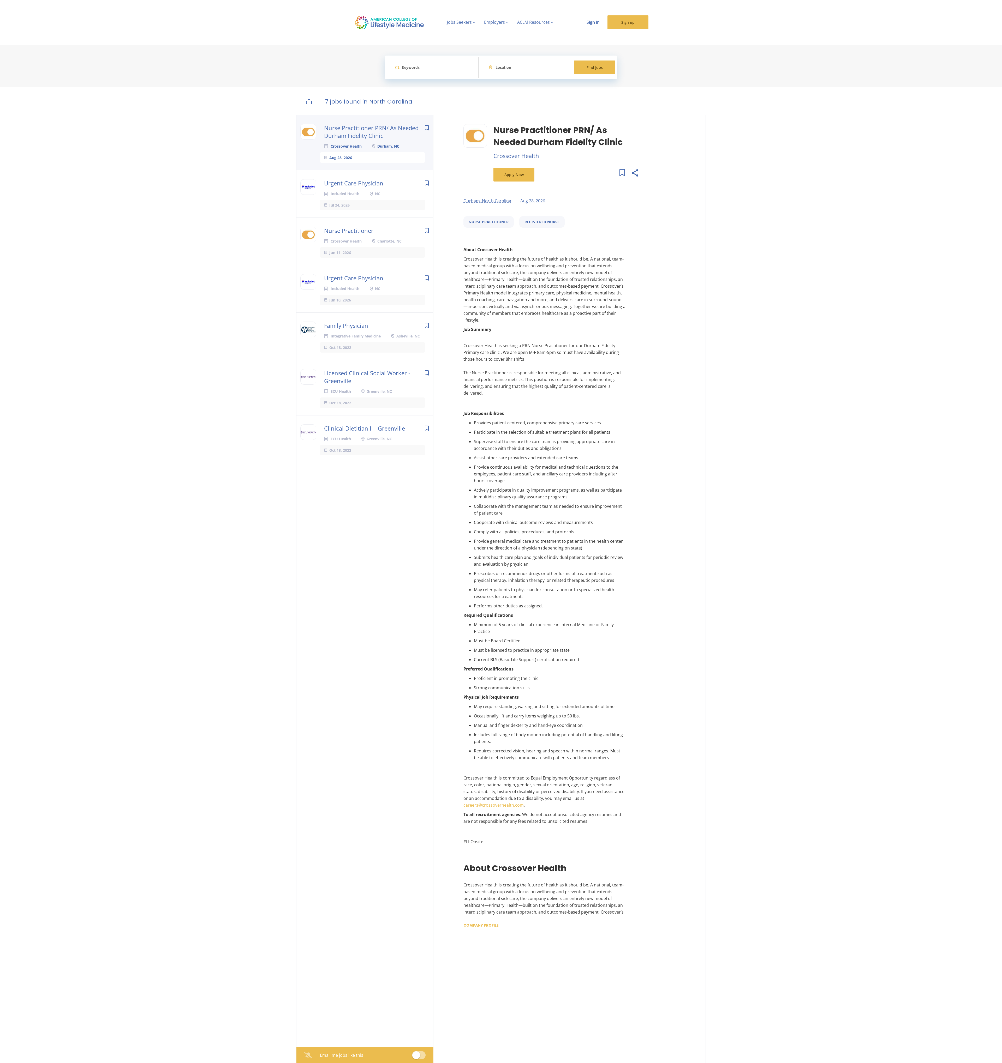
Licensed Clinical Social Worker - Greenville (367, 377)
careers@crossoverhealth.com (493, 805)
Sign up (628, 22)
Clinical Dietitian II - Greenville (364, 428)
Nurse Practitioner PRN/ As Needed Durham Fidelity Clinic (371, 132)
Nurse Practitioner (348, 230)
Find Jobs (595, 67)
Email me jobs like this (341, 1055)
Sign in (593, 22)
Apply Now (514, 174)
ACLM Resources (533, 22)
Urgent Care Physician (353, 183)
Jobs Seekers (459, 22)
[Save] (426, 127)
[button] (634, 173)
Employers (494, 22)
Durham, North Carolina (487, 201)
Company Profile (481, 925)
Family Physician (346, 325)
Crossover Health (516, 156)
